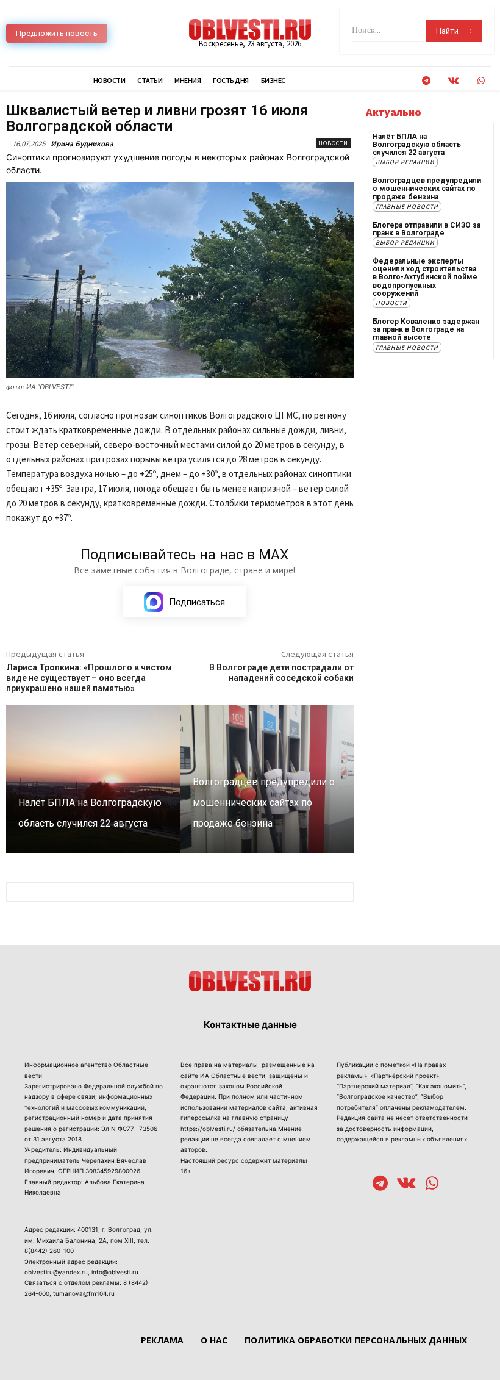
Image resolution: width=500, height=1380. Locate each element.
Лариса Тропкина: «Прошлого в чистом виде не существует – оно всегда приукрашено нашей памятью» (89, 678)
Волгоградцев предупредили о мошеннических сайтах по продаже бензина (427, 188)
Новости (333, 143)
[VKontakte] (453, 81)
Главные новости (407, 206)
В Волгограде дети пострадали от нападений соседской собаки (281, 673)
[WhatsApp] (480, 81)
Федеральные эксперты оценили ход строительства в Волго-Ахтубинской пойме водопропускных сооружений (425, 277)
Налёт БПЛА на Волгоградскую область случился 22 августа (417, 144)
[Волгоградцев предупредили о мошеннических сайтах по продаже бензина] (267, 779)
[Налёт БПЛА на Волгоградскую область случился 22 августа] (93, 779)
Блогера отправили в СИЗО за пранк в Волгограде (426, 229)
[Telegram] (426, 81)
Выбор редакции (405, 162)
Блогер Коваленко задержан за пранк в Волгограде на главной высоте (426, 329)
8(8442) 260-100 (49, 1250)
